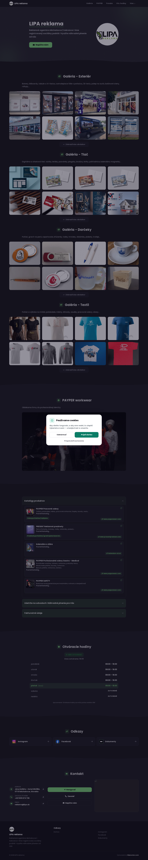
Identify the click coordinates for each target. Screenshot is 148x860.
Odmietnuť (61, 435)
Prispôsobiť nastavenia (74, 441)
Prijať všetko (86, 435)
